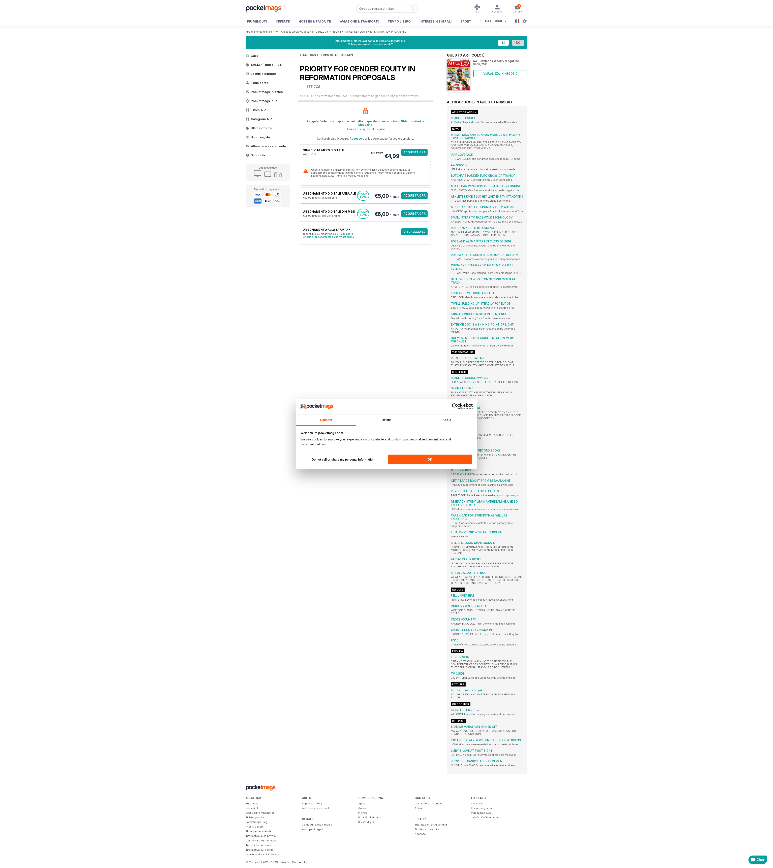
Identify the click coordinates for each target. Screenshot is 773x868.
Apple (362, 803)
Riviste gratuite (255, 817)
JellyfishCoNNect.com (485, 817)
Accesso (356, 138)
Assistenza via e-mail (315, 808)
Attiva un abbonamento (268, 146)
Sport (466, 21)
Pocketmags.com (482, 808)
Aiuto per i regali (312, 829)
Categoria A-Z (261, 119)
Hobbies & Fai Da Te (315, 21)
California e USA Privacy (261, 840)
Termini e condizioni (258, 845)
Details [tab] (387, 419)
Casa (254, 56)
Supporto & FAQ (312, 803)
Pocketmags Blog (256, 822)
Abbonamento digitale (259, 31)
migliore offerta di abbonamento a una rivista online (328, 235)
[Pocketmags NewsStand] (266, 8)
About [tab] (446, 419)
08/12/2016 (322, 31)
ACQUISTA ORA (414, 152)
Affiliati (419, 808)
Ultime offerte (261, 128)
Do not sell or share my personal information (343, 459)
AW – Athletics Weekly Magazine (294, 31)
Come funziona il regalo (317, 824)
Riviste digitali (366, 822)
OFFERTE (283, 21)
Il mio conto (259, 83)
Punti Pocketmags (369, 817)
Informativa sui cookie (259, 849)
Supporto (258, 155)
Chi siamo (477, 803)
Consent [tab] (326, 419)
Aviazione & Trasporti (359, 21)
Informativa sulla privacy (261, 835)
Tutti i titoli (252, 803)
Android (363, 808)
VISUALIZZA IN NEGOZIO (500, 73)
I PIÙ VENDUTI (256, 21)
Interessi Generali (436, 21)
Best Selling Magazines (260, 812)
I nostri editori (254, 826)
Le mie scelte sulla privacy (262, 854)
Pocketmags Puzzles (267, 92)
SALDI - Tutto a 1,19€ (266, 65)
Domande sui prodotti (428, 803)
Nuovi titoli (252, 808)
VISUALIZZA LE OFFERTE (414, 232)
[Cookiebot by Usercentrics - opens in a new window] (455, 406)
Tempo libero (399, 21)
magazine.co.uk (481, 812)
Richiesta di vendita (427, 829)
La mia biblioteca (264, 74)
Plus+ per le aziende (259, 831)
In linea (362, 812)
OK (430, 459)
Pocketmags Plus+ (265, 101)
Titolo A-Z (258, 110)
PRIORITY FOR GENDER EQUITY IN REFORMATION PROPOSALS (369, 31)
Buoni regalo (260, 137)
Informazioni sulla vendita (431, 824)
